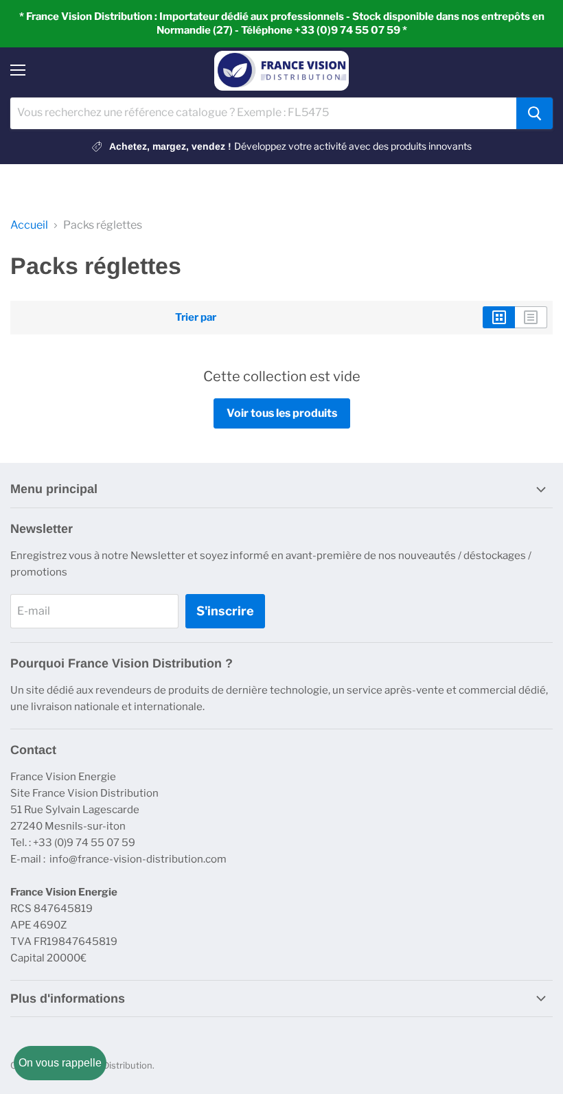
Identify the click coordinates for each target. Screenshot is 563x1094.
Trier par (195, 317)
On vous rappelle (60, 1063)
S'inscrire (225, 611)
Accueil (29, 225)
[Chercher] (534, 113)
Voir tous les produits (282, 413)
